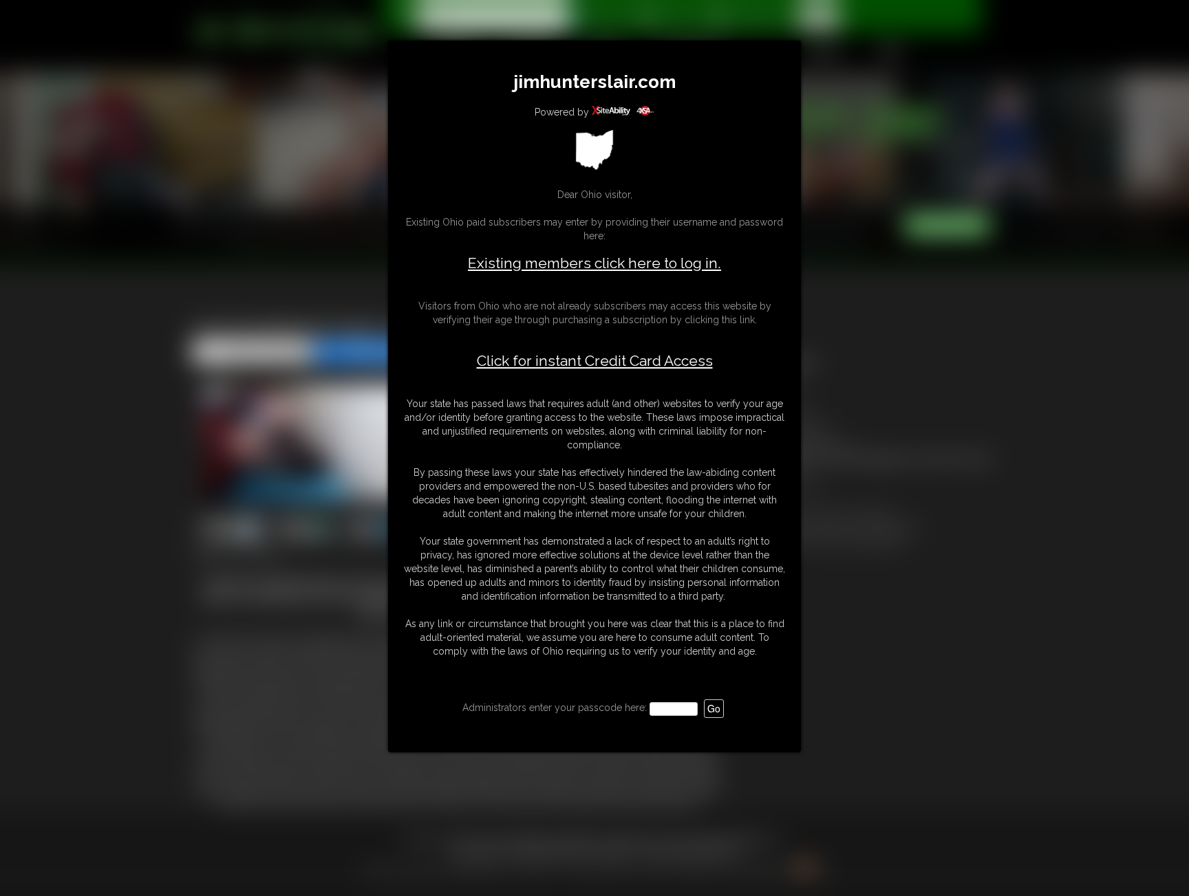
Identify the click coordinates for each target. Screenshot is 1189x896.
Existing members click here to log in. (594, 263)
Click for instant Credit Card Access (595, 361)
